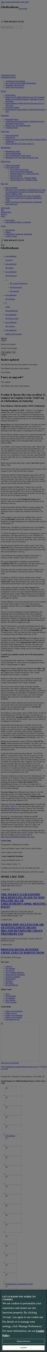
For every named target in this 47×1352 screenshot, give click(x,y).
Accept (23, 1348)
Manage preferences (23, 1341)
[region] (23, 1321)
